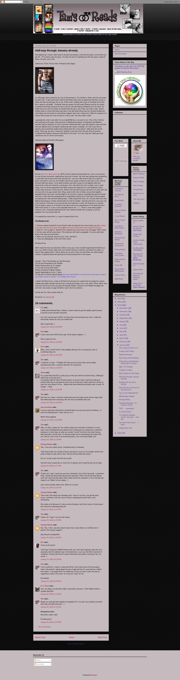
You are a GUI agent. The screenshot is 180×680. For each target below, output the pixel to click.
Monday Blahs (124, 400)
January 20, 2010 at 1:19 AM (51, 594)
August (122, 321)
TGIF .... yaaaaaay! (126, 408)
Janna (43, 372)
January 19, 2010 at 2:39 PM (51, 520)
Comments (40, 664)
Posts (38, 660)
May (121, 331)
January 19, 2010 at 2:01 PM (51, 488)
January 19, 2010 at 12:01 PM (51, 355)
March (122, 338)
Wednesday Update (126, 396)
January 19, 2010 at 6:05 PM (51, 581)
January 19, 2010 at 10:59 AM (51, 342)
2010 (119, 305)
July (121, 325)
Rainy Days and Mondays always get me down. (129, 362)
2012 (119, 298)
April (121, 335)
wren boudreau (46, 407)
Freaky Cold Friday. (126, 351)
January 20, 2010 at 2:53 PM (51, 622)
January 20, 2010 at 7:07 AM (51, 607)
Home (71, 637)
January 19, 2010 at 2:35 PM (51, 509)
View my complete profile (136, 158)
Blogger (94, 675)
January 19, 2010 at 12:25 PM (51, 368)
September (124, 318)
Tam (44, 297)
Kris (42, 542)
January (123, 345)
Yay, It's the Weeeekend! (128, 393)
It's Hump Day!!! (125, 412)
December (124, 308)
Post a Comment (44, 627)
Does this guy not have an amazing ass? (129, 389)
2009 (119, 433)
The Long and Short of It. (128, 348)
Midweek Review (125, 355)
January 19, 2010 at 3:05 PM (51, 537)
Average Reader (47, 444)
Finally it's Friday (125, 370)
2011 (119, 302)
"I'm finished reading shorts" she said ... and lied (129, 417)
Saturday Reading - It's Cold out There (128, 404)
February (123, 342)
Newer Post (40, 637)
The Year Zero (138, 199)
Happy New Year (125, 428)
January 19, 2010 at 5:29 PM (51, 559)
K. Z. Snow (45, 586)
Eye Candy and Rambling (129, 358)
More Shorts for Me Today (129, 373)
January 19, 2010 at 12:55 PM (51, 402)
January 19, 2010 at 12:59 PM (51, 420)
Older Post (102, 637)
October (123, 315)
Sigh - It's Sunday (126, 367)
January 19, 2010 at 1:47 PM (51, 466)
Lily (56, 216)
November (124, 311)
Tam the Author (120, 54)
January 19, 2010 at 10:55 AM (51, 327)
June (122, 328)
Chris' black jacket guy (52, 174)
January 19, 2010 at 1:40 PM (51, 439)
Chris (43, 347)
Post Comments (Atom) (76, 644)
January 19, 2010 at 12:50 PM (51, 390)
